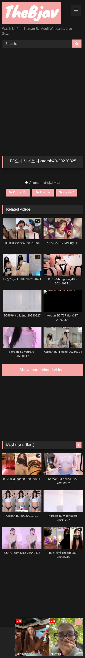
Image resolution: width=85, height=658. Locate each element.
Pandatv (45, 192)
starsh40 (68, 192)
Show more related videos (42, 370)
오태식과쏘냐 (50, 183)
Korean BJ (20, 192)
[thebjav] (35, 13)
